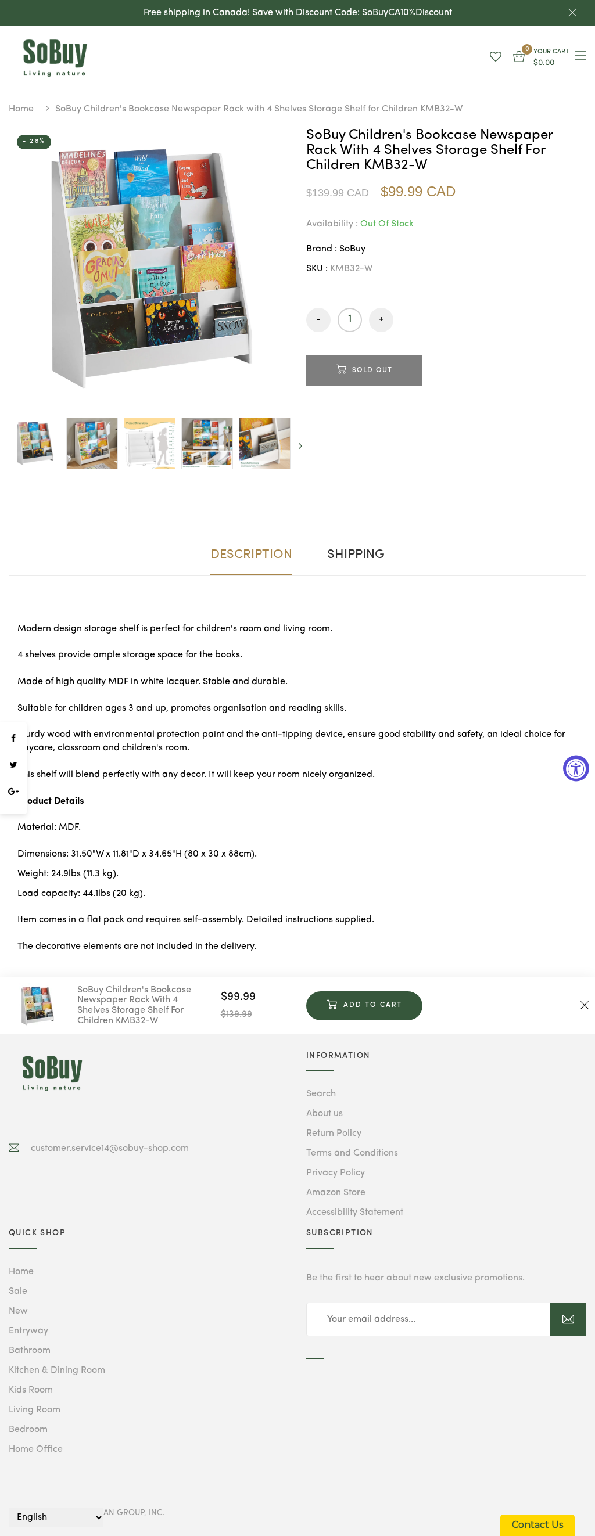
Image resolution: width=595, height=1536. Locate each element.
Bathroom (30, 1350)
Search (321, 1094)
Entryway (28, 1331)
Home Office (36, 1449)
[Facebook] (13, 738)
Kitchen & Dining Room (57, 1370)
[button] (541, 58)
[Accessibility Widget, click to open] (576, 768)
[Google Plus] (13, 792)
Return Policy (333, 1133)
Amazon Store (335, 1192)
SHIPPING (356, 554)
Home (21, 109)
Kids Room (31, 1390)
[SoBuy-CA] (52, 1073)
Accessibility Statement (354, 1212)
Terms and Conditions (352, 1153)
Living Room (34, 1410)
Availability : (332, 224)
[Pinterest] (13, 808)
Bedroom (28, 1429)
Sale (18, 1291)
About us (324, 1113)
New (18, 1311)
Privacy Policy (335, 1173)
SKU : (317, 269)
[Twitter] (13, 765)
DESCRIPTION (251, 554)
